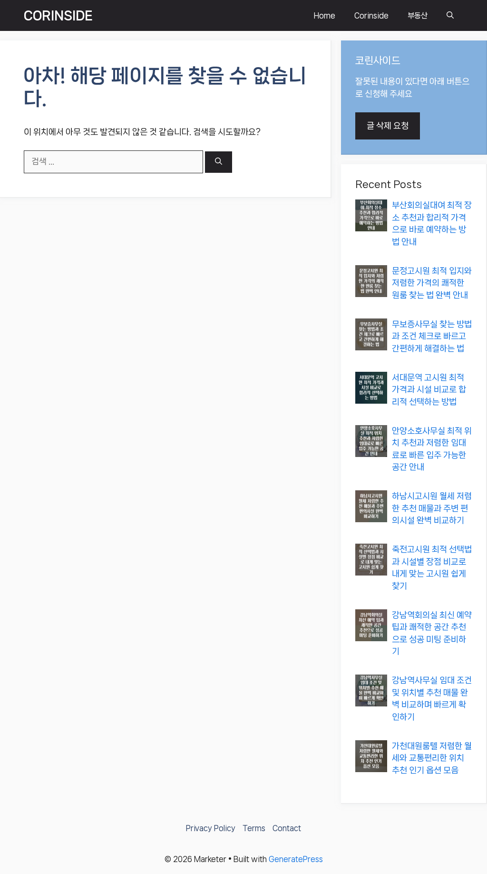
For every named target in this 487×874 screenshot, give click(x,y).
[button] (450, 15)
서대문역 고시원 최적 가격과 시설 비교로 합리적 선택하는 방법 (429, 389)
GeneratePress (296, 859)
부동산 (418, 15)
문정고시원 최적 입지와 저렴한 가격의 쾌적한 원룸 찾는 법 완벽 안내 (432, 283)
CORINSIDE (58, 15)
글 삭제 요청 (388, 125)
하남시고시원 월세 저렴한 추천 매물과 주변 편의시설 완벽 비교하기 (432, 508)
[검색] (218, 162)
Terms (254, 828)
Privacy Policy (210, 828)
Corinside (371, 15)
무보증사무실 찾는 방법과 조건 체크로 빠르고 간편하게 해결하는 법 (432, 336)
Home (324, 15)
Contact (287, 828)
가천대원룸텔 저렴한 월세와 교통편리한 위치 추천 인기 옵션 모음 (432, 758)
